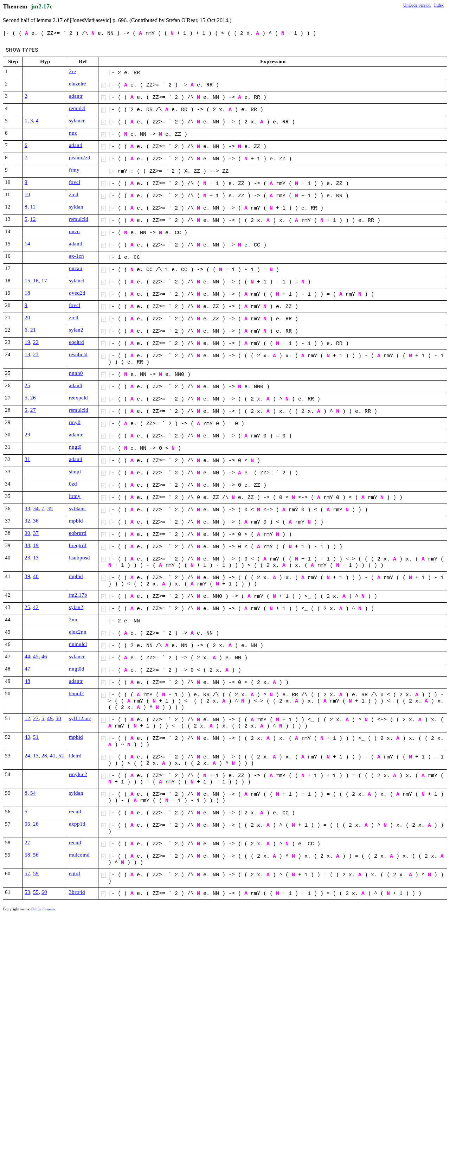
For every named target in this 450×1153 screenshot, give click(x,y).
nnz (73, 133)
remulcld (78, 219)
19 (27, 342)
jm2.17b (78, 595)
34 (36, 508)
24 (27, 755)
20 (27, 317)
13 (27, 354)
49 (50, 718)
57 (27, 873)
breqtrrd (77, 545)
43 (27, 737)
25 (27, 385)
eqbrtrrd (77, 533)
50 (58, 718)
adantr (76, 96)
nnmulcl (78, 644)
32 (27, 521)
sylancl (76, 280)
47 (27, 669)
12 (33, 219)
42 (36, 607)
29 (27, 434)
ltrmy (75, 496)
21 (33, 330)
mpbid (76, 521)
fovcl (74, 182)
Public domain (43, 909)
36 (36, 521)
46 (44, 656)
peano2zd (79, 157)
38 (27, 545)
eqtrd (74, 873)
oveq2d (77, 293)
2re (72, 71)
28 (44, 755)
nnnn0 (76, 373)
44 (27, 656)
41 (53, 755)
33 (27, 508)
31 (27, 459)
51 (36, 737)
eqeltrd (76, 342)
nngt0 (75, 447)
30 (27, 533)
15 (27, 280)
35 (50, 508)
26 (33, 398)
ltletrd (75, 755)
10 (27, 194)
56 (27, 824)
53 (27, 892)
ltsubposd (79, 558)
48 (27, 681)
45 (36, 656)
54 (33, 793)
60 (44, 892)
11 (33, 207)
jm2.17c (41, 6)
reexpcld (78, 398)
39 (27, 576)
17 (44, 280)
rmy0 (75, 422)
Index (439, 5)
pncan (75, 268)
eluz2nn (77, 632)
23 (36, 354)
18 (27, 293)
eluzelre (77, 84)
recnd (75, 811)
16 (36, 280)
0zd (73, 484)
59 (36, 873)
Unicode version (417, 5)
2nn (73, 619)
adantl (75, 145)
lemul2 (76, 693)
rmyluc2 (78, 774)
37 (36, 533)
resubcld (78, 354)
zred (73, 194)
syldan (76, 207)
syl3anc (77, 508)
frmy (74, 170)
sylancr (77, 120)
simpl (75, 471)
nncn (74, 231)
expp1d (77, 824)
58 (27, 855)
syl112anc (80, 718)
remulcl (77, 108)
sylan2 (76, 330)
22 (36, 342)
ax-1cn (76, 256)
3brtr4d (77, 892)
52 (61, 755)
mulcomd (79, 855)
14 (27, 243)
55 (36, 892)
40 (36, 576)
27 (33, 410)
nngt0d (76, 669)
